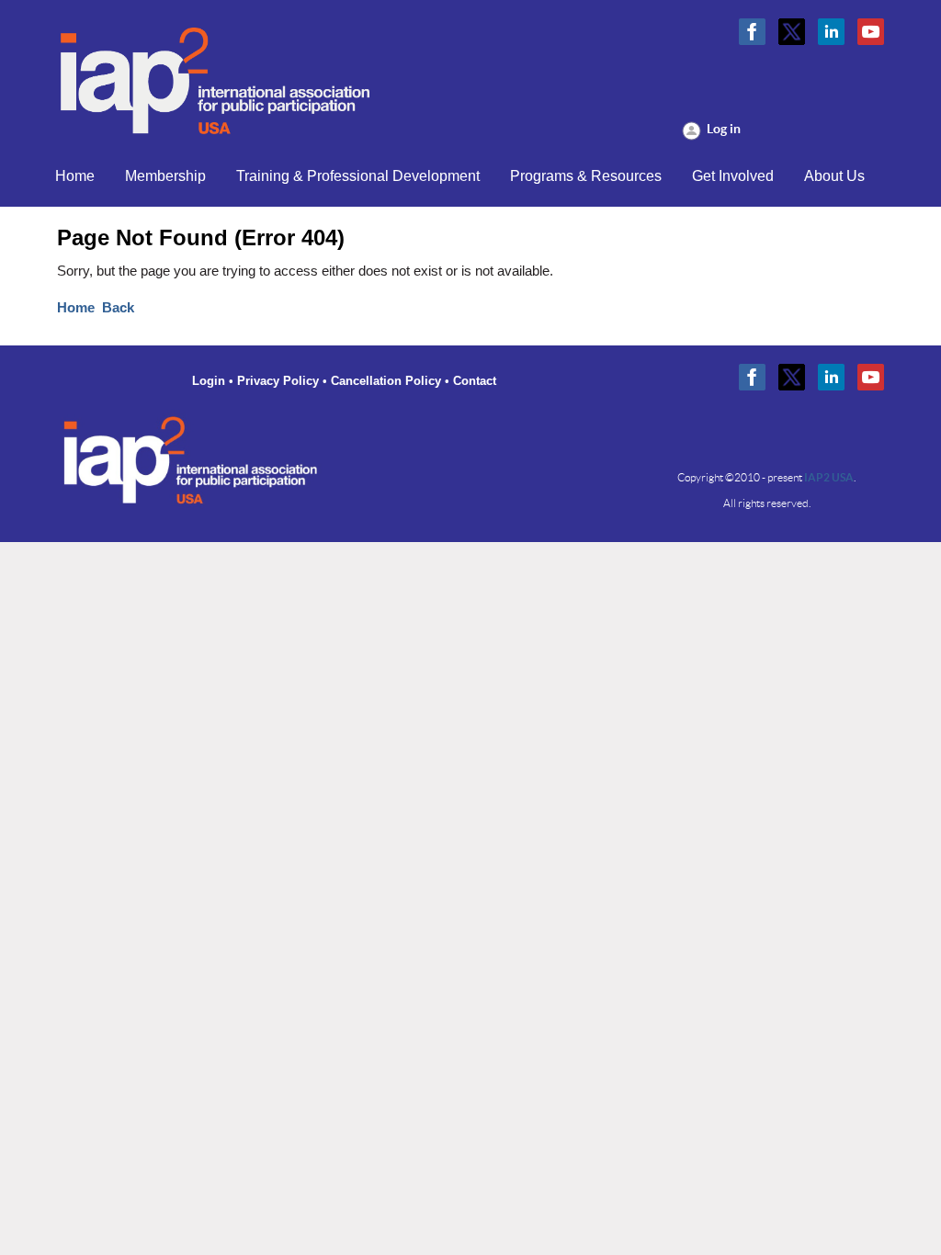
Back (118, 307)
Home (76, 307)
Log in (724, 128)
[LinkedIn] (831, 31)
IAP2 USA (829, 477)
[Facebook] (752, 31)
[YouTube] (870, 31)
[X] (791, 31)
